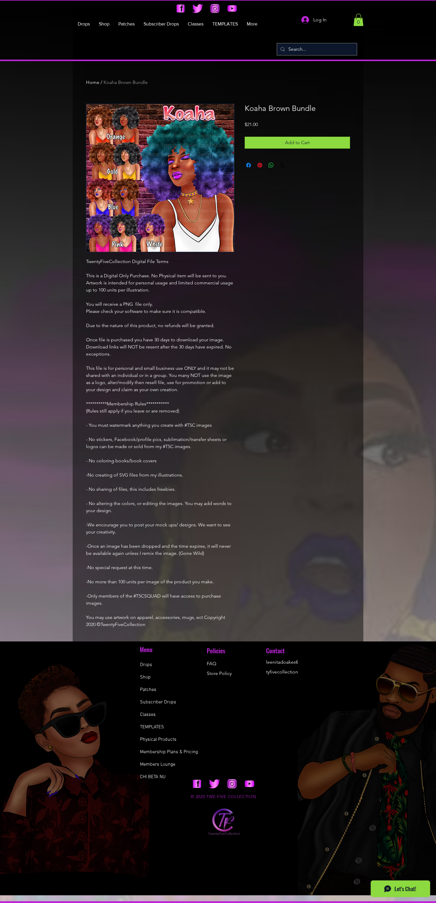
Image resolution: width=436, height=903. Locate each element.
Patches (148, 690)
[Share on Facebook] (248, 165)
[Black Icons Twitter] (197, 8)
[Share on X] (282, 165)
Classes (148, 715)
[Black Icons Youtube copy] (232, 8)
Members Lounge (157, 764)
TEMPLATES (152, 727)
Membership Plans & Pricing (169, 752)
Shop (145, 677)
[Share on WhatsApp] (271, 165)
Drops (146, 665)
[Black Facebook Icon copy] (180, 8)
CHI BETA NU (153, 777)
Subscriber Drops (158, 702)
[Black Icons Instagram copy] (214, 8)
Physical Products (158, 740)
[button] (358, 20)
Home (92, 82)
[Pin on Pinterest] (259, 165)
